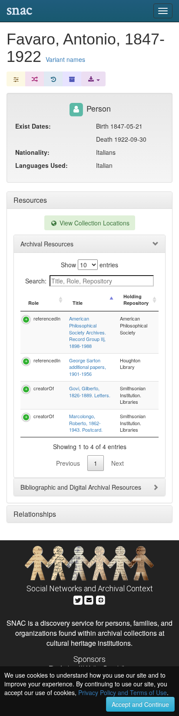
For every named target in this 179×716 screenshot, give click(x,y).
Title (78, 303)
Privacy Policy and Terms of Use (122, 692)
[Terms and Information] (101, 599)
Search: (35, 280)
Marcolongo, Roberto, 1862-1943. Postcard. (86, 423)
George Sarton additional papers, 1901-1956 (87, 367)
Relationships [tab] (34, 514)
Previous (68, 463)
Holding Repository (136, 300)
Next (117, 463)
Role (33, 303)
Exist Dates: (33, 126)
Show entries (89, 264)
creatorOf (43, 388)
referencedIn (46, 318)
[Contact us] (89, 599)
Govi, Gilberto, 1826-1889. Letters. (89, 392)
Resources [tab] (30, 200)
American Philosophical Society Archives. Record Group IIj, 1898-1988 (87, 332)
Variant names (65, 59)
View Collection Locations (93, 222)
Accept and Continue (140, 704)
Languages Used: (41, 165)
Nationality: (32, 152)
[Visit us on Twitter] (78, 599)
